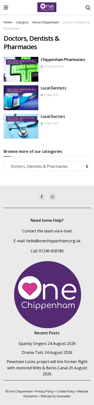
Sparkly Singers (33, 343)
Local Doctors (53, 116)
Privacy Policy (44, 391)
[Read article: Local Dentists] (21, 97)
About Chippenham (45, 22)
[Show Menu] (6, 7)
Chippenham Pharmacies (63, 59)
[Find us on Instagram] (52, 197)
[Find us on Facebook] (41, 197)
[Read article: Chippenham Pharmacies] (21, 69)
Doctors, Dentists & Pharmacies (20, 62)
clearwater (63, 396)
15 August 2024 (53, 66)
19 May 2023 (51, 95)
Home (8, 22)
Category (22, 22)
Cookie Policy (65, 391)
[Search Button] (88, 7)
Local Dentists (53, 88)
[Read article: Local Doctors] (21, 126)
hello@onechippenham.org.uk (53, 240)
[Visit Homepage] (47, 7)
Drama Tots (32, 352)
